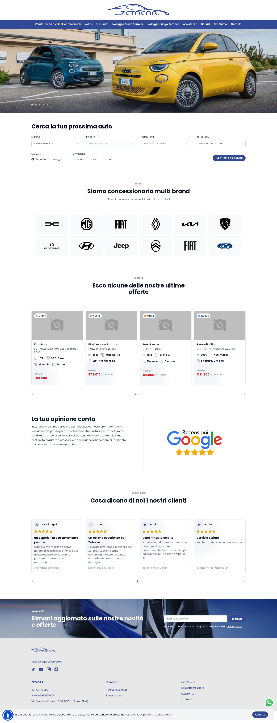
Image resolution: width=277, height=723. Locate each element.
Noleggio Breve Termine (128, 24)
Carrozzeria (147, 136)
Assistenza (190, 24)
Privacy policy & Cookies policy (152, 714)
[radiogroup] (46, 159)
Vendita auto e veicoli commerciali (58, 24)
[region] (138, 353)
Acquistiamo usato (192, 688)
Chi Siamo (220, 24)
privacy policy (234, 626)
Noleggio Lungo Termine (163, 24)
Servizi (205, 24)
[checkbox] (74, 159)
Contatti (236, 24)
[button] (8, 715)
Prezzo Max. (202, 136)
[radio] (32, 159)
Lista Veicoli (188, 682)
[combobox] (56, 143)
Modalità (36, 154)
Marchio (35, 136)
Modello (90, 136)
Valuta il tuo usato (96, 24)
